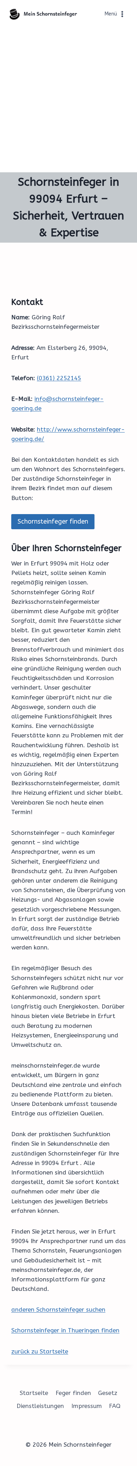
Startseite (34, 1392)
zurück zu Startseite (39, 1351)
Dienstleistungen (40, 1405)
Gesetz (107, 1392)
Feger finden (73, 1392)
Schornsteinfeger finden (53, 521)
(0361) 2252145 (59, 378)
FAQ (114, 1405)
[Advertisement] (68, 100)
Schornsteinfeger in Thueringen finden (65, 1330)
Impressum (86, 1405)
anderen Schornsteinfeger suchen (58, 1309)
